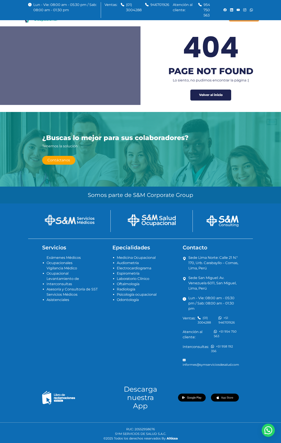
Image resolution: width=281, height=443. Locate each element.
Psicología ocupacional (137, 294)
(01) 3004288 (134, 7)
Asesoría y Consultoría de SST (72, 289)
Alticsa (172, 438)
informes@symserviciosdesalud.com (211, 365)
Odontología (128, 300)
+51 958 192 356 (222, 348)
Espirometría (128, 273)
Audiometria (128, 263)
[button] (268, 430)
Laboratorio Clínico (133, 279)
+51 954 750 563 (225, 334)
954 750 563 (207, 10)
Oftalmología (128, 284)
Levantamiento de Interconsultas (63, 281)
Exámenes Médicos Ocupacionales (64, 260)
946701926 (159, 5)
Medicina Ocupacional (136, 258)
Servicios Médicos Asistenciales (62, 297)
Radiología (126, 289)
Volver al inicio (211, 95)
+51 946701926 (226, 320)
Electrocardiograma (134, 268)
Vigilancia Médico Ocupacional (62, 271)
